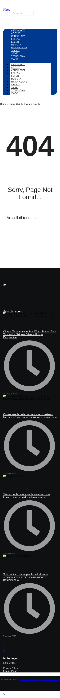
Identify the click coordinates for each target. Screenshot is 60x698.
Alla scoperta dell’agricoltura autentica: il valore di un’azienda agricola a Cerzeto (29, 242)
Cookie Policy (10, 671)
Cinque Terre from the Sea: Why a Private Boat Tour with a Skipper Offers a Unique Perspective (30, 226)
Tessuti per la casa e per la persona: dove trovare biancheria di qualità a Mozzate (26, 496)
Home (3, 104)
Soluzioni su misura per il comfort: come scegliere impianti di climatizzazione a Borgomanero (25, 577)
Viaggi (15, 93)
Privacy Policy (10, 668)
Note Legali (9, 662)
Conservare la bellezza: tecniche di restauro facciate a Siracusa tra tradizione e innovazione (30, 416)
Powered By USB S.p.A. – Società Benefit (39, 679)
